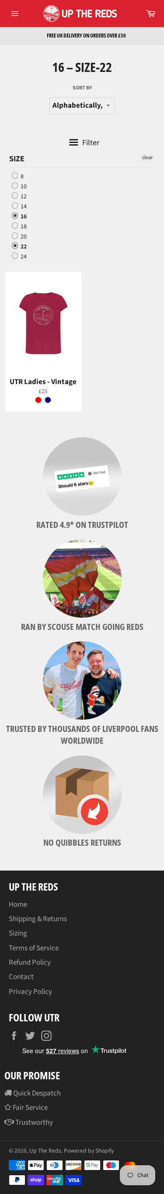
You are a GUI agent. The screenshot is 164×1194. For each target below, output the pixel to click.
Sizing (18, 933)
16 (23, 216)
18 (23, 226)
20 (23, 236)
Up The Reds (45, 1150)
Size (16, 159)
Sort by (82, 88)
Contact (21, 977)
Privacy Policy (30, 991)
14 (23, 206)
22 (23, 246)
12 (23, 196)
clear (147, 157)
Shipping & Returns (38, 919)
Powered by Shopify (89, 1150)
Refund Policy (30, 962)
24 (23, 256)
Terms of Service (34, 948)
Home (18, 904)
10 (23, 186)
